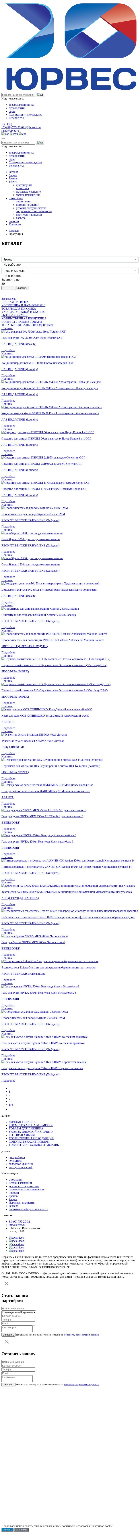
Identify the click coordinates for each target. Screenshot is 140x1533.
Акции (13, 175)
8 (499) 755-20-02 (19, 1221)
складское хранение (28, 191)
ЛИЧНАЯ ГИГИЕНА (14, 302)
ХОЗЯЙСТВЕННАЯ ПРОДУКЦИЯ (23, 318)
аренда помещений (28, 194)
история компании (27, 204)
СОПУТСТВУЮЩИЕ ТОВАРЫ (21, 321)
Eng (9, 124)
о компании (16, 198)
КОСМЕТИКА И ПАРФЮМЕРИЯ (23, 305)
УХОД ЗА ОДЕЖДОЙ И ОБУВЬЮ (23, 311)
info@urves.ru (17, 1224)
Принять (7, 1529)
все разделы (8, 298)
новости (14, 221)
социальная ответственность (34, 211)
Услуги (13, 181)
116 (11, 1104)
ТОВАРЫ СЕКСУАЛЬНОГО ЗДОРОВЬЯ (27, 325)
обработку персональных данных (81, 1334)
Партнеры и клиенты (22, 1202)
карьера (21, 217)
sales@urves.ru (10, 130)
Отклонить (21, 1529)
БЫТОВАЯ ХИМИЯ (14, 315)
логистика (22, 188)
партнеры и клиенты (29, 214)
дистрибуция (24, 185)
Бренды (13, 178)
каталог (13, 171)
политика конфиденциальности (28, 1209)
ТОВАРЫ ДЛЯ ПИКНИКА (18, 308)
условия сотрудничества (31, 208)
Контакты (15, 224)
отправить (8, 1334)
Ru (3, 124)
